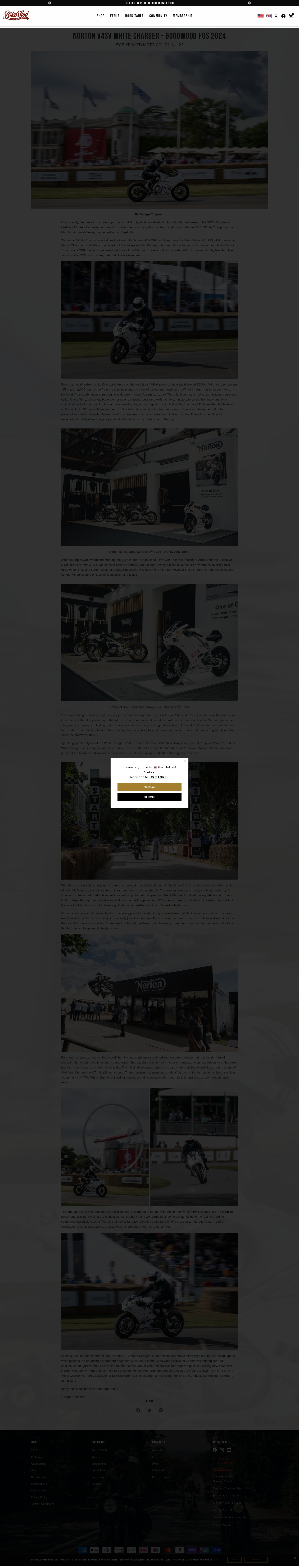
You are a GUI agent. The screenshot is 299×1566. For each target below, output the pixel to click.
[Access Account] (283, 16)
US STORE (158, 777)
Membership (183, 15)
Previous (50, 3)
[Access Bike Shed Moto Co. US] (260, 16)
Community (158, 15)
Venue (115, 15)
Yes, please (149, 787)
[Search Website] (276, 16)
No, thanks (149, 797)
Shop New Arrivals (149, 3)
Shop (101, 15)
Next (249, 3)
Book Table (134, 15)
